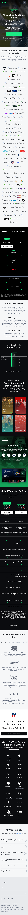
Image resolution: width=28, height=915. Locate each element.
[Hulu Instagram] (12, 898)
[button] (25, 44)
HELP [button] (3, 887)
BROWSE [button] (4, 882)
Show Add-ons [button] (13, 625)
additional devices (14, 748)
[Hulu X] (6, 898)
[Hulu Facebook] (2, 898)
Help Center (19, 833)
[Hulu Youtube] (9, 898)
